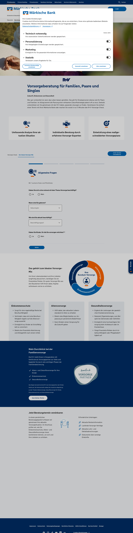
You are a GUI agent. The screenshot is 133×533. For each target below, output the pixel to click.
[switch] (108, 41)
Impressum (46, 26)
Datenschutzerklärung (30, 26)
